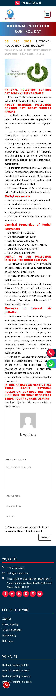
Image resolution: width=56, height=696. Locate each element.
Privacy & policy (10, 624)
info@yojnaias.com (18, 573)
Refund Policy (9, 635)
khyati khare (11, 54)
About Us (6, 618)
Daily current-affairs (37, 50)
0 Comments (26, 54)
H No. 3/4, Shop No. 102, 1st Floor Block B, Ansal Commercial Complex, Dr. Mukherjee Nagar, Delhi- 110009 (29, 583)
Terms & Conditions (11, 630)
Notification (8, 641)
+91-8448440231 (30, 3)
